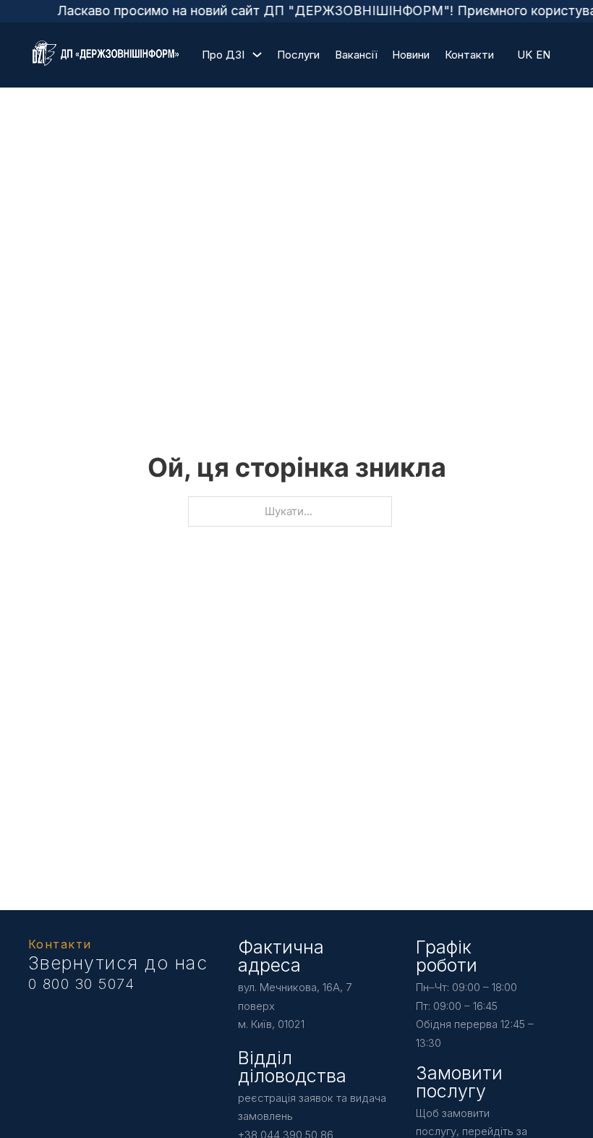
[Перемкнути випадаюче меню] (257, 54)
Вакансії (356, 54)
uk (524, 54)
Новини (411, 54)
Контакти (469, 54)
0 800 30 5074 (81, 984)
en (543, 54)
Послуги (298, 54)
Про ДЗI (223, 54)
